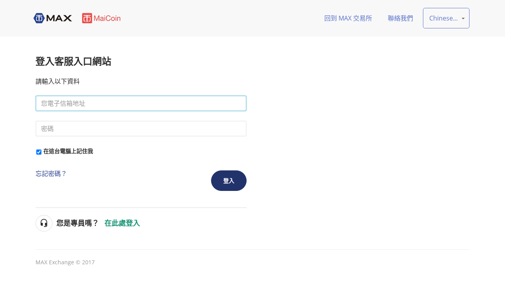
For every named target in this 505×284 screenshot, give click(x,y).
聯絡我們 (400, 18)
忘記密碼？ (51, 173)
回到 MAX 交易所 (348, 18)
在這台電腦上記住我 (68, 151)
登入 (228, 180)
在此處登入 (122, 223)
